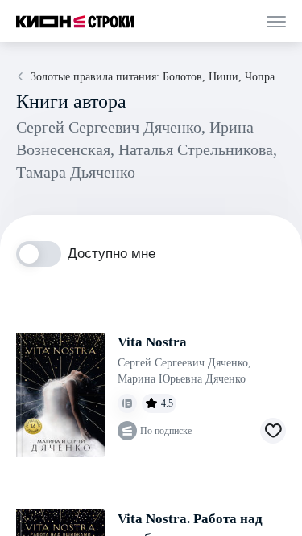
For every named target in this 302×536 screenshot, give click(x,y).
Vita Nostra (152, 342)
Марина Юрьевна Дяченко (182, 379)
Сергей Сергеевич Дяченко (184, 363)
